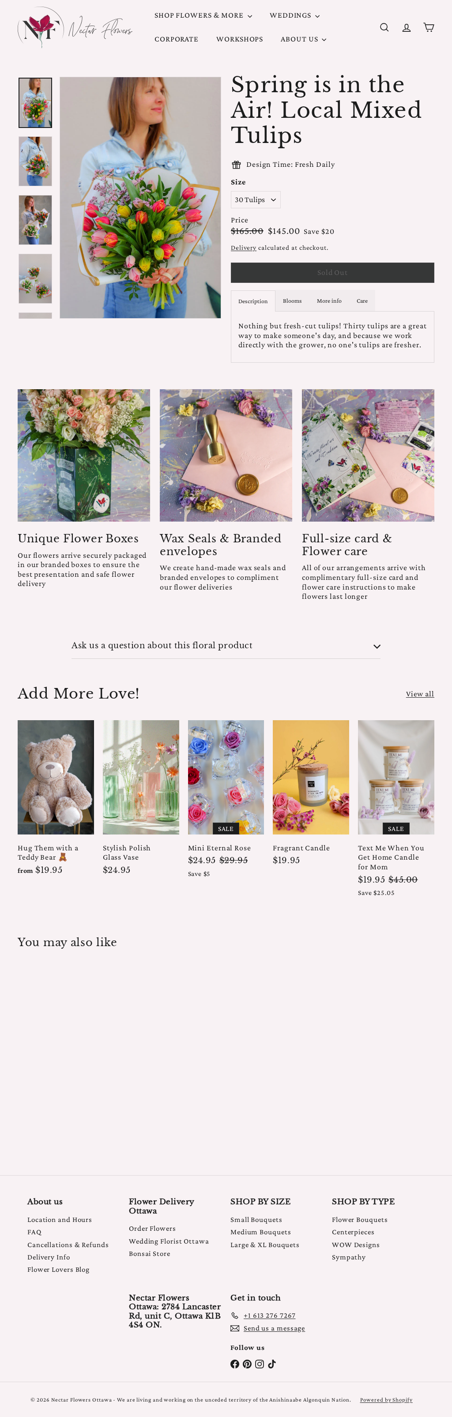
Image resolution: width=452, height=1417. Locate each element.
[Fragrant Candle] (311, 797)
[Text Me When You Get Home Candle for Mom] (396, 813)
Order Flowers (152, 1228)
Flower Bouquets (360, 1219)
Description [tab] (253, 300)
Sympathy (349, 1257)
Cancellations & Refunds (68, 1244)
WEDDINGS (291, 15)
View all (420, 693)
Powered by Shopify (386, 1399)
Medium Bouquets (260, 1232)
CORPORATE (176, 38)
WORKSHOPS (239, 38)
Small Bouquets (256, 1219)
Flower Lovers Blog (58, 1269)
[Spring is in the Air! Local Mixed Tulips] (49, 1055)
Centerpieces (353, 1232)
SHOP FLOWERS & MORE (199, 15)
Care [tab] (362, 300)
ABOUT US (300, 38)
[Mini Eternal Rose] (226, 803)
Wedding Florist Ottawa (169, 1241)
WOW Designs (356, 1244)
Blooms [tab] (292, 300)
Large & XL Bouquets (265, 1244)
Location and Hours (59, 1219)
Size (238, 181)
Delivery (243, 247)
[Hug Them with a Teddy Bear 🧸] (56, 802)
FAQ (34, 1232)
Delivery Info (48, 1257)
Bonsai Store (149, 1253)
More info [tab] (329, 300)
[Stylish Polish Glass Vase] (141, 802)
